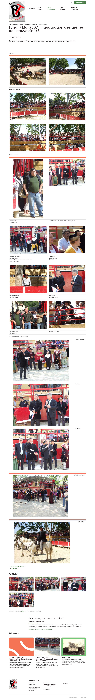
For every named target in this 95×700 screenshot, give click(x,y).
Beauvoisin (44, 24)
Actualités (32, 8)
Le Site (30, 686)
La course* (14, 568)
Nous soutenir (80, 2)
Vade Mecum (62, 8)
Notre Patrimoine (51, 8)
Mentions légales (73, 697)
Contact (65, 683)
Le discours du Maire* (17, 567)
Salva (22, 611)
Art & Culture (40, 8)
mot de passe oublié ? (47, 629)
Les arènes (34, 24)
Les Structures (28, 24)
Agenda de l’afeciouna (74, 8)
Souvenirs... (31, 690)
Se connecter (83, 697)
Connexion (31, 629)
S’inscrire (37, 629)
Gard (40, 24)
